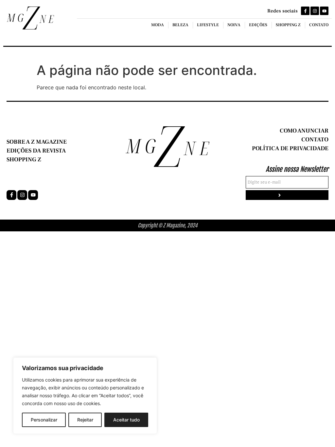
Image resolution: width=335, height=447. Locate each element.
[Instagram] (314, 11)
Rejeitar (85, 419)
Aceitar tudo (126, 419)
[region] (85, 395)
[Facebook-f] (305, 11)
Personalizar (44, 419)
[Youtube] (324, 11)
